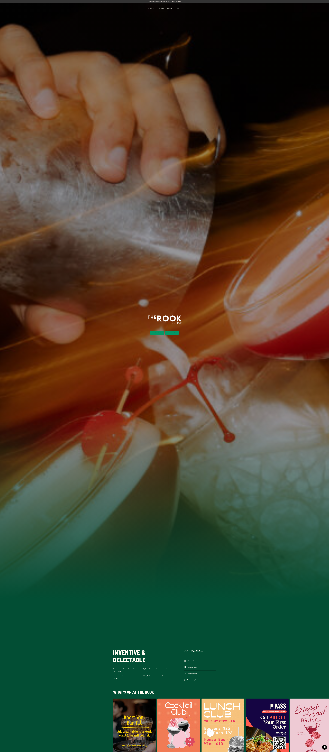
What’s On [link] (170, 8)
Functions (172, 332)
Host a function (192, 673)
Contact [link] (179, 8)
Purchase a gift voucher (194, 680)
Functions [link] (161, 8)
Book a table (157, 332)
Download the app (176, 1)
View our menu (192, 667)
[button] (210, 733)
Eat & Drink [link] (151, 8)
